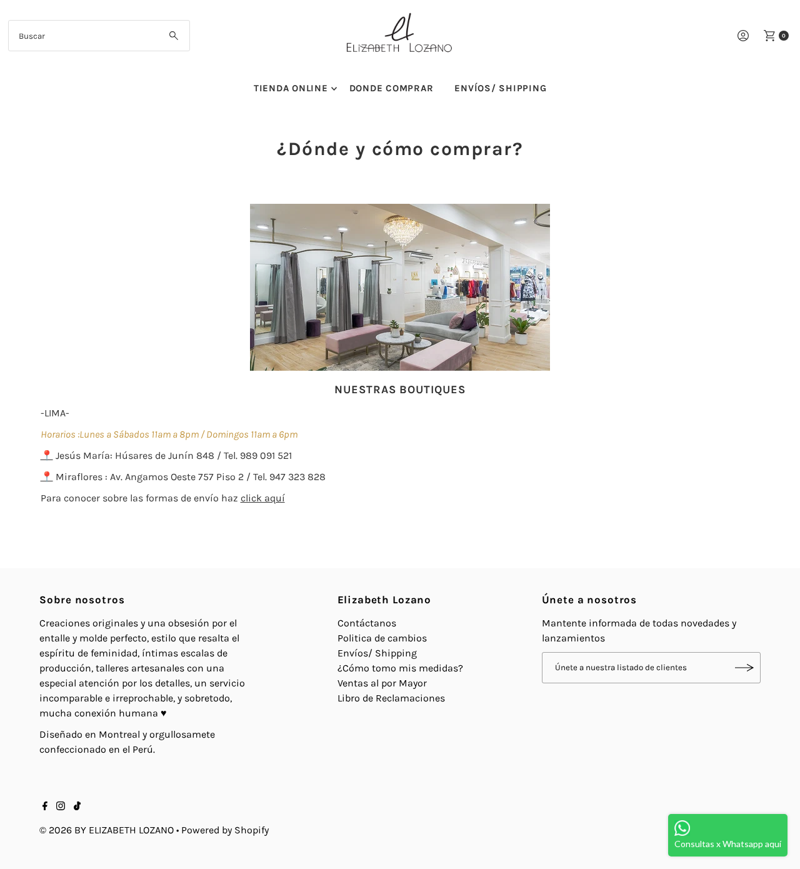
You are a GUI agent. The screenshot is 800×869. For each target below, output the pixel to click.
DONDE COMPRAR (391, 88)
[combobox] (99, 35)
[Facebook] (45, 807)
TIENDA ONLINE (291, 88)
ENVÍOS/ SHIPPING (500, 88)
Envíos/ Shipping (377, 653)
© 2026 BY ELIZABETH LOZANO (106, 830)
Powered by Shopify (225, 830)
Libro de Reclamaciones (391, 698)
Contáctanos (367, 623)
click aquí (263, 498)
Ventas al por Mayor (382, 683)
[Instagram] (60, 807)
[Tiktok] (77, 807)
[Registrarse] (745, 667)
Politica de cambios (382, 638)
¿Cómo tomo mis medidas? (400, 668)
